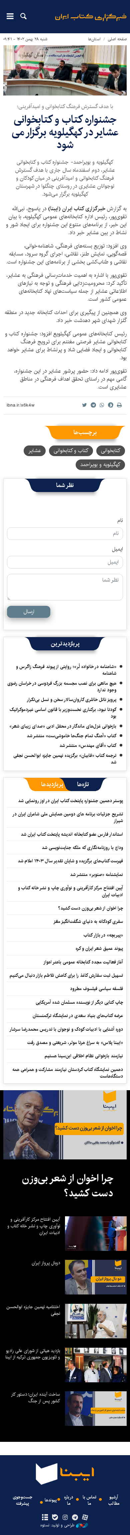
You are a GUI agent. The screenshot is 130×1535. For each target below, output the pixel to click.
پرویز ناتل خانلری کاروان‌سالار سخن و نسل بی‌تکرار (71, 699)
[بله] (55, 1518)
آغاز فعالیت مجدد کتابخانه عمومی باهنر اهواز (83, 962)
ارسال (28, 611)
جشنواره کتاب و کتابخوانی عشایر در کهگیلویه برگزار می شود (65, 132)
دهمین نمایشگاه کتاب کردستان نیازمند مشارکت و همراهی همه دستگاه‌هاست (67, 1073)
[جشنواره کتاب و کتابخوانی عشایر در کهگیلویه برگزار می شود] (65, 70)
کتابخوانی (110, 450)
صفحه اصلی (117, 39)
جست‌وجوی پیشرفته (22, 1500)
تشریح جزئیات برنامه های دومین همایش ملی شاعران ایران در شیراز (68, 817)
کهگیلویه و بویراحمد (100, 464)
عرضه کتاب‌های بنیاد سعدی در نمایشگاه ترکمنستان (78, 1015)
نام (120, 521)
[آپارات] (85, 1518)
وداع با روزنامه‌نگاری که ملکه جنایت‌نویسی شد (82, 847)
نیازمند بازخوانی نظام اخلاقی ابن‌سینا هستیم (84, 1056)
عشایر (34, 450)
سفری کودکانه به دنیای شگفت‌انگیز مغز (88, 921)
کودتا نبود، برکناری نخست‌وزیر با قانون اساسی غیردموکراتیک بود (63, 713)
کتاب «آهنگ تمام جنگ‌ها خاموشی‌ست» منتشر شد (71, 736)
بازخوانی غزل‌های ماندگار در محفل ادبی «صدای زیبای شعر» (62, 726)
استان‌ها (94, 39)
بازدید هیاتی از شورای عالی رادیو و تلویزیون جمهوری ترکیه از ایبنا (32, 1354)
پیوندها (51, 1500)
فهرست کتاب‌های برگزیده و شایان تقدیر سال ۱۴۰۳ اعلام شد (70, 861)
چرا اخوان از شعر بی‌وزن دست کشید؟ (90, 908)
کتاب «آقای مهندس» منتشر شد (87, 745)
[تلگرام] (75, 1518)
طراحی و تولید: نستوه (57, 1525)
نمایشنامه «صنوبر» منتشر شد (96, 874)
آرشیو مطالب (113, 1500)
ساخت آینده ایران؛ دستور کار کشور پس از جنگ (35, 1398)
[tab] (83, 784)
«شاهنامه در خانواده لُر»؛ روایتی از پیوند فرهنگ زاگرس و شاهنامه (66, 670)
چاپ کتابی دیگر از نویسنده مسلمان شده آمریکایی (79, 1002)
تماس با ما (89, 1500)
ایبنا (91, 21)
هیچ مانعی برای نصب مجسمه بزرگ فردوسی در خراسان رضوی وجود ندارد (61, 687)
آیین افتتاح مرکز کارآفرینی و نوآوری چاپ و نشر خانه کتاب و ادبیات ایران (70, 891)
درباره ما (68, 1500)
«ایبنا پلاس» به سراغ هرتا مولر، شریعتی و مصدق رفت (75, 1042)
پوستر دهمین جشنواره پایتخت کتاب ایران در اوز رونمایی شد (70, 800)
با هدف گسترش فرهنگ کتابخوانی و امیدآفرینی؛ (65, 106)
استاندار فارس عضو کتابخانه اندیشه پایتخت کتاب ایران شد (72, 834)
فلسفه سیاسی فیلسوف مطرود (96, 988)
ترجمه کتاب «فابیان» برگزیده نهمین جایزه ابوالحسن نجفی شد (64, 759)
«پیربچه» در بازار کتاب (103, 935)
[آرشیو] (45, 1518)
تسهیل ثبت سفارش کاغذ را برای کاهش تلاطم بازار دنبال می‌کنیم (66, 975)
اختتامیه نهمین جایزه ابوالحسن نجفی (33, 1310)
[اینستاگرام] (65, 1518)
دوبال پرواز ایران (46, 1263)
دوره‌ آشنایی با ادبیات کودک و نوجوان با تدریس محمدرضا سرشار (66, 1029)
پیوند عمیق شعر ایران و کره (99, 948)
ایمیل (117, 549)
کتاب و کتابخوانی (71, 450)
